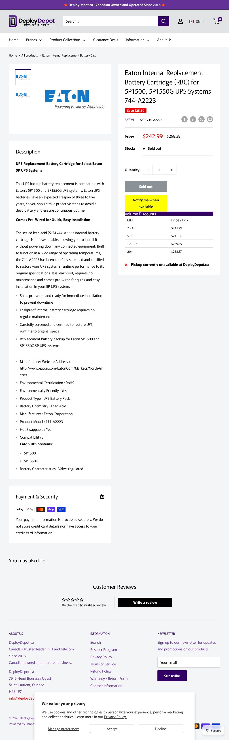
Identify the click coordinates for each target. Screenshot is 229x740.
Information (135, 39)
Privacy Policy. (115, 716)
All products (29, 55)
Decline (161, 728)
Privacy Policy (101, 656)
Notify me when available (146, 203)
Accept (112, 728)
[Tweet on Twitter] (201, 119)
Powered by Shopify (22, 723)
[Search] (163, 21)
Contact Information (106, 685)
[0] (216, 21)
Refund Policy (101, 671)
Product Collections (65, 39)
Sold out (146, 186)
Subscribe (172, 675)
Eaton (129, 119)
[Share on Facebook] (184, 119)
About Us (164, 39)
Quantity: (132, 169)
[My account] (180, 21)
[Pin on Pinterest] (193, 119)
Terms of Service (103, 663)
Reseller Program (103, 649)
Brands (31, 39)
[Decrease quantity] (148, 169)
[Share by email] (210, 119)
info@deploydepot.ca (25, 698)
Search (95, 642)
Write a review (145, 602)
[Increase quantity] (171, 169)
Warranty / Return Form (109, 678)
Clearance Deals (105, 39)
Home (13, 39)
